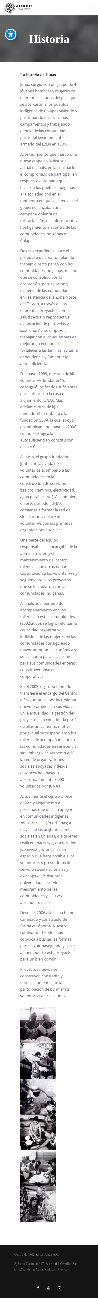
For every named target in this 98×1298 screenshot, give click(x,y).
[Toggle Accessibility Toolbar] (10, 34)
